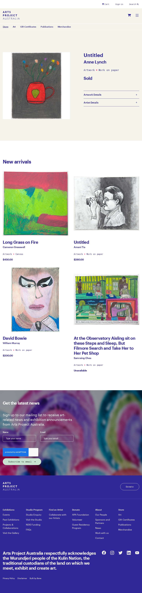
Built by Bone (35, 578)
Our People (101, 514)
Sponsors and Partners (102, 521)
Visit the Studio (34, 519)
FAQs (28, 529)
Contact (99, 538)
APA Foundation (80, 514)
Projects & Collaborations (10, 526)
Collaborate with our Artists (57, 516)
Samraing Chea (82, 358)
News (98, 528)
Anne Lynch (95, 61)
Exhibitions (8, 509)
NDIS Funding (33, 524)
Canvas (19, 254)
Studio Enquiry (33, 514)
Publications (47, 27)
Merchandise (64, 27)
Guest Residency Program (81, 526)
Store (121, 509)
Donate (130, 486)
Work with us (102, 533)
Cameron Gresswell (14, 247)
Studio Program (34, 509)
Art (14, 27)
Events (6, 514)
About (98, 509)
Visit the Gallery (11, 533)
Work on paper (109, 70)
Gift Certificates (28, 27)
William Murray (11, 343)
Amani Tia (79, 247)
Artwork (89, 70)
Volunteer (77, 519)
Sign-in (119, 4)
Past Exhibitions (11, 519)
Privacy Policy (9, 578)
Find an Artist (56, 509)
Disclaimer (22, 578)
